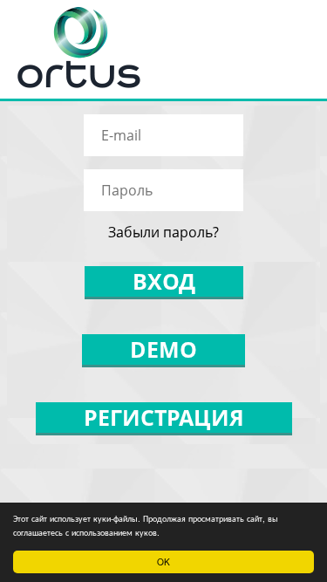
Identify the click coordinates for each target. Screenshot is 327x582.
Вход (164, 281)
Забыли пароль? (163, 232)
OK (163, 561)
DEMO (163, 349)
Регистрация (164, 417)
